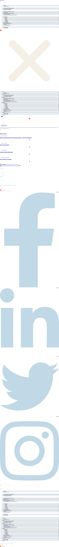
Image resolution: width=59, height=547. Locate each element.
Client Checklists (5, 515)
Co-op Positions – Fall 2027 (7, 9)
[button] (29, 60)
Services (2, 10)
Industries (2, 15)
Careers (1, 181)
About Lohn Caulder (2, 180)
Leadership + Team (6, 6)
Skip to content (2, 0)
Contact (2, 28)
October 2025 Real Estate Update (6, 152)
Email (0, 188)
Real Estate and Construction (8, 23)
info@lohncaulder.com (4, 175)
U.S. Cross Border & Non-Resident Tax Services (10, 101)
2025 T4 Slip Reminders (4, 144)
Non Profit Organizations (6, 25)
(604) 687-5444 (2, 173)
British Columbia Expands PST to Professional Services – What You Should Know (16, 137)
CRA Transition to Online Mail (5, 159)
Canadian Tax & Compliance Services (9, 11)
